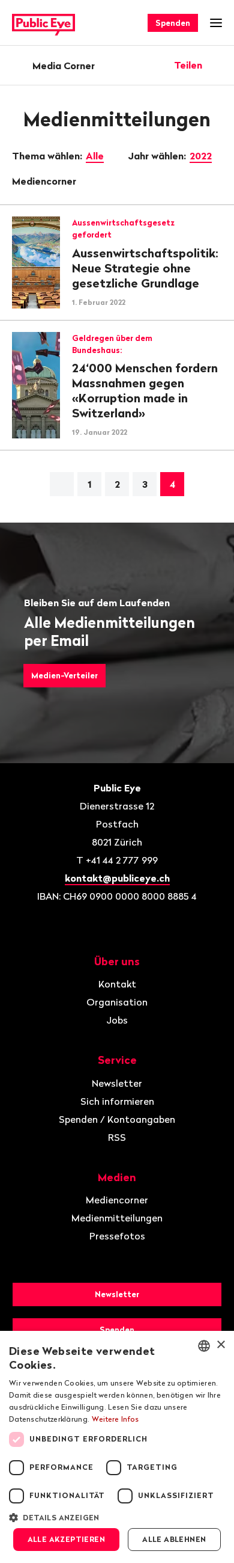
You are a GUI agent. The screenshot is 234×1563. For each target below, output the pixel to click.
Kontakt (117, 984)
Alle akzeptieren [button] (66, 1539)
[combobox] (204, 1346)
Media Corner (63, 66)
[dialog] (117, 1447)
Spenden (172, 23)
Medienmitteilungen (117, 1218)
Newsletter (117, 1083)
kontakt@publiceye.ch (117, 878)
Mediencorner (45, 181)
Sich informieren (117, 1101)
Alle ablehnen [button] (174, 1539)
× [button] (220, 1345)
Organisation (117, 1002)
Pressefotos (117, 1236)
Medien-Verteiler (64, 675)
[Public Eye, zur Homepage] (43, 23)
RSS (117, 1137)
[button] (117, 1516)
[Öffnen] (218, 65)
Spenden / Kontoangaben (117, 1119)
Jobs (117, 1020)
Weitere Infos (115, 1418)
